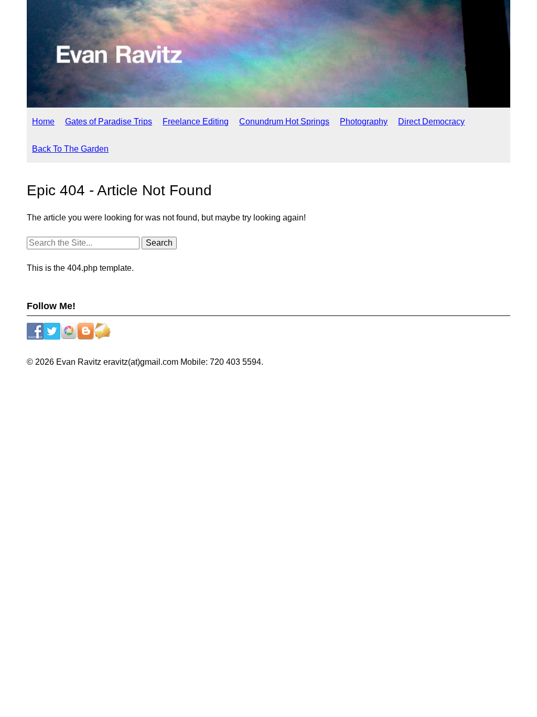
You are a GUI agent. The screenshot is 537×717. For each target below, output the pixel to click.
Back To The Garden (70, 148)
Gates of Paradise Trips (108, 121)
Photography (364, 121)
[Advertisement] (268, 402)
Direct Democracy (431, 121)
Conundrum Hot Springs (284, 121)
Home (43, 121)
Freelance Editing (196, 121)
